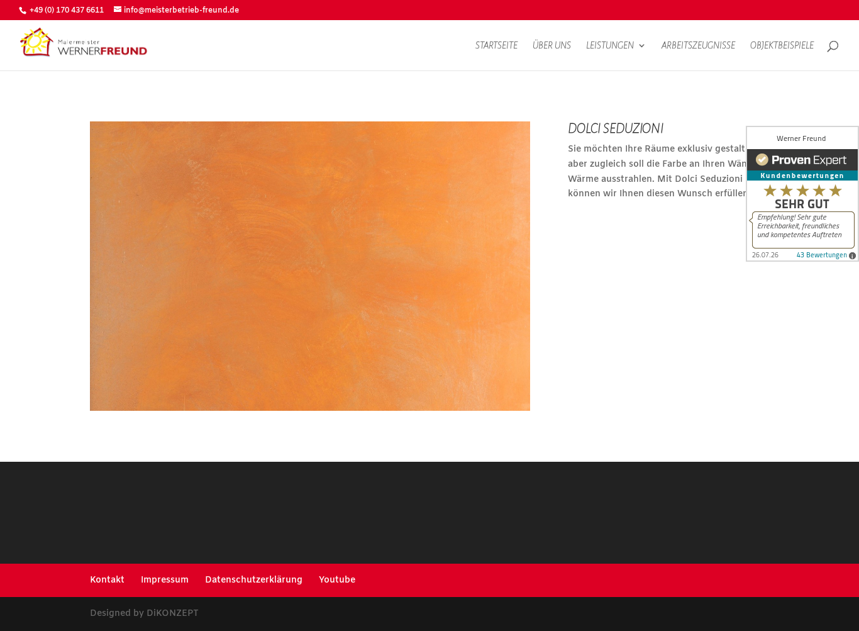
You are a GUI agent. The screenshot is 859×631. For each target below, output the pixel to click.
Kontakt (107, 580)
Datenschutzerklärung (253, 580)
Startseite (496, 45)
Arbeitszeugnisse (698, 45)
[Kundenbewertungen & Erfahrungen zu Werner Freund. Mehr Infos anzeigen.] (802, 194)
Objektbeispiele (782, 45)
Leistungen (610, 45)
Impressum (165, 580)
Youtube (337, 580)
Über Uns (552, 45)
